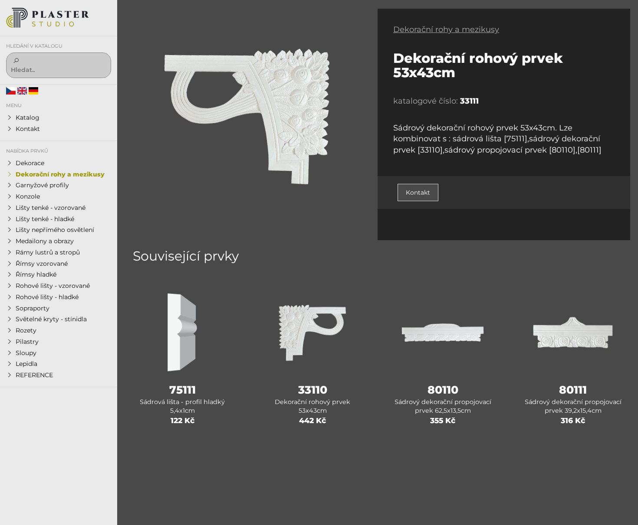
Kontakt (418, 192)
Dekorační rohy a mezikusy (446, 29)
